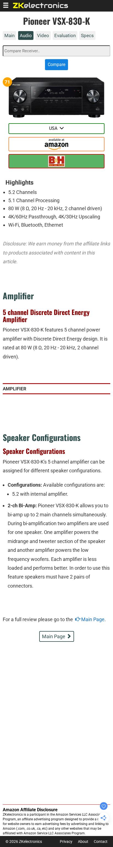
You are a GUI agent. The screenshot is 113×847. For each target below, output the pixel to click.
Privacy (66, 841)
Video (43, 35)
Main (9, 35)
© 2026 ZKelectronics (23, 841)
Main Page (92, 619)
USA (54, 128)
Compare (56, 64)
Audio (26, 35)
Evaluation (65, 35)
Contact (101, 841)
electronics (40, 5)
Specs (87, 35)
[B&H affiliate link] (56, 144)
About (83, 841)
